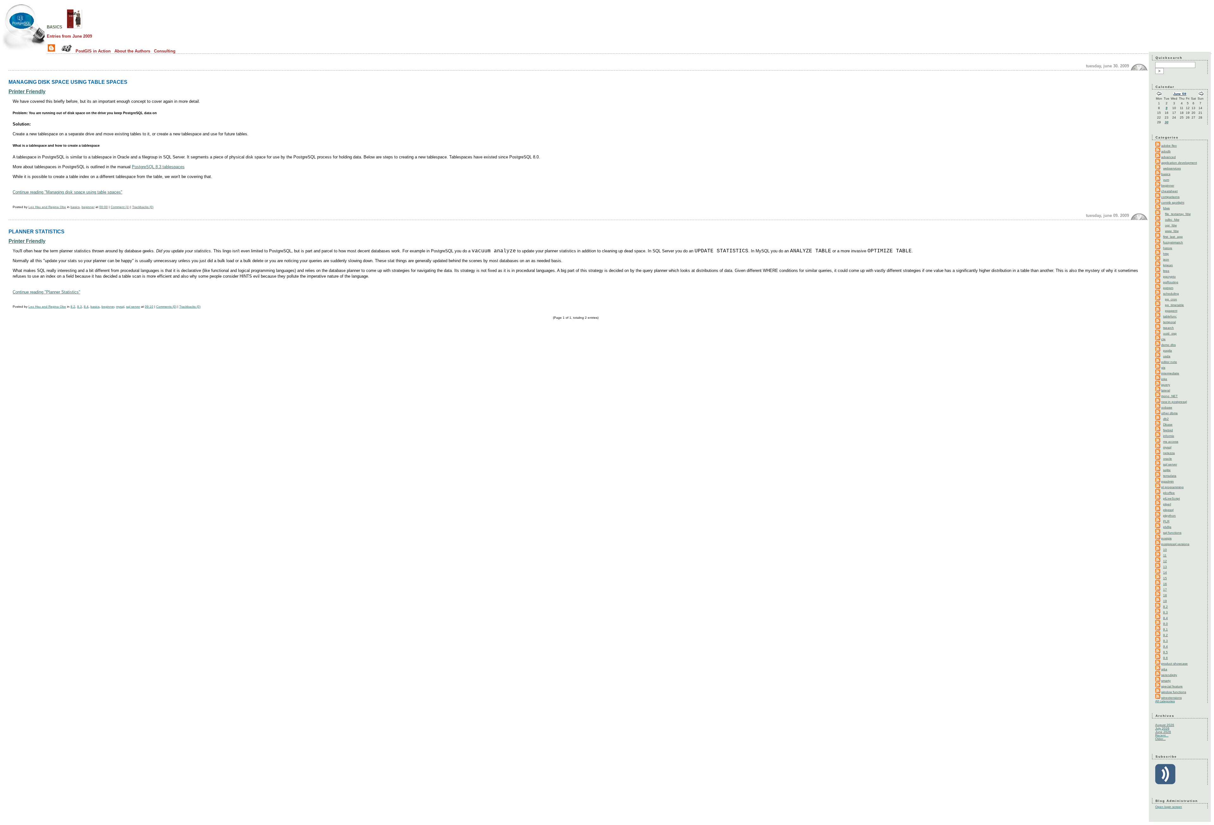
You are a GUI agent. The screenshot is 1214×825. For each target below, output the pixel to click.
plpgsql (1168, 510)
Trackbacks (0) (142, 207)
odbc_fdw (1172, 219)
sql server (133, 306)
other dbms (1169, 413)
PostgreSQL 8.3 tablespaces (158, 166)
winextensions (1171, 697)
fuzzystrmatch (1173, 242)
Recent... (1161, 735)
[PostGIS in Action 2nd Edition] (74, 26)
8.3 (79, 306)
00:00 (103, 207)
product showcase (1174, 663)
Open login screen (1168, 807)
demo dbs (1168, 345)
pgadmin (1167, 481)
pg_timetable (1174, 305)
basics (54, 26)
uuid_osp (1170, 333)
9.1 (1165, 629)
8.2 (73, 306)
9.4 (1165, 646)
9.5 (1165, 652)
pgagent (1171, 310)
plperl (1167, 504)
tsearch (1168, 327)
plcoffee (1169, 493)
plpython (1169, 515)
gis (1163, 367)
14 (1165, 572)
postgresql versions (1175, 544)
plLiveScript (1171, 498)
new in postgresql (1174, 401)
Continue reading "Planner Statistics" (46, 292)
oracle (1167, 458)
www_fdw (1172, 231)
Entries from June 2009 (69, 36)
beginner (88, 207)
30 (1166, 122)
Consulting (164, 51)
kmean (1168, 265)
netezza (1169, 453)
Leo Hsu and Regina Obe (47, 207)
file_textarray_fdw (1178, 214)
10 (1165, 549)
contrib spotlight (1172, 202)
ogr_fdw (1171, 225)
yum (1166, 180)
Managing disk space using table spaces (68, 82)
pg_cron (1171, 299)
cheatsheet (1169, 191)
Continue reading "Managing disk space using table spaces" (67, 192)
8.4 (86, 306)
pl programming (1172, 487)
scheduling (1171, 293)
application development (1179, 162)
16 (1165, 584)
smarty (1166, 680)
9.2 (1165, 635)
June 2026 (1163, 732)
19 (1165, 601)
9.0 (1165, 623)
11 (1165, 555)
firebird (1168, 430)
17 (1165, 589)
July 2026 (1162, 728)
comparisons (1170, 197)
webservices (1172, 168)
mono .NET (1169, 396)
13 (1165, 567)
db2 (1166, 419)
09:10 (149, 306)
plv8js (1167, 527)
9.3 (1165, 641)
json (1166, 259)
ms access (1170, 441)
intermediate (1170, 373)
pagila (1167, 350)
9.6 (1165, 658)
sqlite (1167, 470)
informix (1168, 436)
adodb (1166, 151)
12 (1165, 561)
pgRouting (1170, 282)
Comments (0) (166, 306)
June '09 (1179, 93)
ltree (1166, 271)
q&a (1164, 669)
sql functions (1172, 532)
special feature (1172, 686)
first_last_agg (1173, 236)
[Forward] (1201, 94)
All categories (1165, 701)
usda (1166, 356)
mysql (120, 306)
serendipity (1169, 675)
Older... (1160, 739)
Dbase (1168, 424)
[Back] (1159, 94)
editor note (1169, 362)
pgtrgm (1168, 288)
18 (1165, 595)
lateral (1165, 390)
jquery (1165, 384)
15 (1165, 578)
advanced (1168, 157)
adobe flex (1169, 145)
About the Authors (132, 51)
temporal (1169, 322)
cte (1163, 339)
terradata (1169, 475)
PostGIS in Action (93, 51)
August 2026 (1164, 725)
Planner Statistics (36, 231)
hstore (1167, 248)
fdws (1166, 208)
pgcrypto (1169, 276)
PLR (1166, 521)
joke (1164, 379)
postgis (1166, 538)
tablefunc (1170, 316)
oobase (1166, 407)
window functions (1173, 692)
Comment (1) (120, 207)
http (1166, 254)
